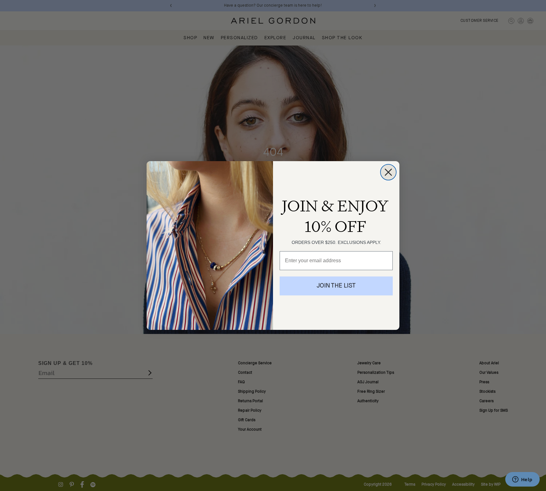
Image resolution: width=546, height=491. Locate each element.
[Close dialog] (388, 172)
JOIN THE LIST (336, 286)
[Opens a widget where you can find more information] (522, 480)
